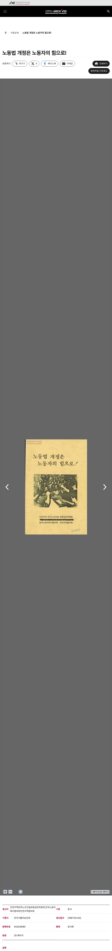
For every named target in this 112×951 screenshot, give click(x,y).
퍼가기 (22, 63)
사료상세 (14, 32)
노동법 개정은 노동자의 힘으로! (36, 32)
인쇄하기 (103, 63)
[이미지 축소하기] (10, 892)
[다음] (104, 487)
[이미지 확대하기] (5, 892)
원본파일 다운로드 (99, 70)
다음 (105, 487)
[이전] (7, 487)
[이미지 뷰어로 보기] (21, 892)
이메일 (70, 63)
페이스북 (52, 63)
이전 (7, 487)
